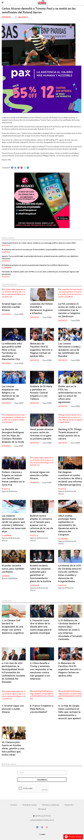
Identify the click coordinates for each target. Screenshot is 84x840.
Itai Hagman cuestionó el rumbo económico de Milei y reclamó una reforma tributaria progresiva (70, 478)
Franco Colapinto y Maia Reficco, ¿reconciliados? (41, 709)
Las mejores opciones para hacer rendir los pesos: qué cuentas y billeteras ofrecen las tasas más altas (14, 524)
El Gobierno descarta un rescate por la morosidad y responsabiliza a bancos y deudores (38, 249)
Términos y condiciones (50, 805)
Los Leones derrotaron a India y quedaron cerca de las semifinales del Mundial (69, 350)
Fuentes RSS (69, 805)
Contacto (13, 805)
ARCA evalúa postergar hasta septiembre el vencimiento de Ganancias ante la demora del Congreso (68, 525)
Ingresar (43, 809)
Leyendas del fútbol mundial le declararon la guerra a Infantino (41, 308)
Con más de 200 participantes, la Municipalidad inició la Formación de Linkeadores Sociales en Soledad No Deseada (13, 672)
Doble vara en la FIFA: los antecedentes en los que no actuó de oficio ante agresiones (69, 394)
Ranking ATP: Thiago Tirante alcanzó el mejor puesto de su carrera (70, 434)
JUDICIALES (34, 585)
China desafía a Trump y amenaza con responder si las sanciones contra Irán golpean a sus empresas (41, 671)
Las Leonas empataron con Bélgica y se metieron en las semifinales (10, 392)
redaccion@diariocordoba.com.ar (42, 820)
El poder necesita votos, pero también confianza (13, 569)
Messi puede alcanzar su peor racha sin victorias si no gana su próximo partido (41, 434)
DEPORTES (6, 17)
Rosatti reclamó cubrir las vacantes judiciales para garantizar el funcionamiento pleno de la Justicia (40, 573)
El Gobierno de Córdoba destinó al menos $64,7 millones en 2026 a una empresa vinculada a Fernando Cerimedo (70, 629)
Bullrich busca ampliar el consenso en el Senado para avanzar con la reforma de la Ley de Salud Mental (41, 524)
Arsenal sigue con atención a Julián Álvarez (12, 307)
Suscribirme (42, 780)
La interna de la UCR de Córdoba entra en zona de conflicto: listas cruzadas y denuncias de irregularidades (69, 573)
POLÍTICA (6, 245)
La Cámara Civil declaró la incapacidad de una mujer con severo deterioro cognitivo (13, 626)
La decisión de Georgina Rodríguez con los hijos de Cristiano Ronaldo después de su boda (13, 435)
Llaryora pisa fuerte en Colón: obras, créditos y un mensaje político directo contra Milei (39, 243)
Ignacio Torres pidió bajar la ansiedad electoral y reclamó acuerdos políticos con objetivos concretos (40, 257)
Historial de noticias (29, 805)
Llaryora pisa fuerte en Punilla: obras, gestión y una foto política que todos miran (13, 748)
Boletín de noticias (9, 764)
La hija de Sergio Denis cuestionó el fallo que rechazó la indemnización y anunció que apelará (69, 712)
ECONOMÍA (6, 268)
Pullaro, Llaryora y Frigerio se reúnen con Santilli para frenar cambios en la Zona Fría (13, 478)
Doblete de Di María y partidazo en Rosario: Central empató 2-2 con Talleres (41, 392)
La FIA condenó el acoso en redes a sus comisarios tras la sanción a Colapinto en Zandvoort (69, 310)
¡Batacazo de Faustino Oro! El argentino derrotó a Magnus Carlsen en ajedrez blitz (41, 350)
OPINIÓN (5, 576)
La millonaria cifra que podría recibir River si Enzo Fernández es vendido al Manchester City (12, 351)
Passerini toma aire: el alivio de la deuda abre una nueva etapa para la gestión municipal (40, 626)
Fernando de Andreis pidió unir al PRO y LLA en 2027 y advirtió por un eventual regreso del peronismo (40, 273)
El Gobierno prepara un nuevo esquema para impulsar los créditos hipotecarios (35, 265)
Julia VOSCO (23, 17)
